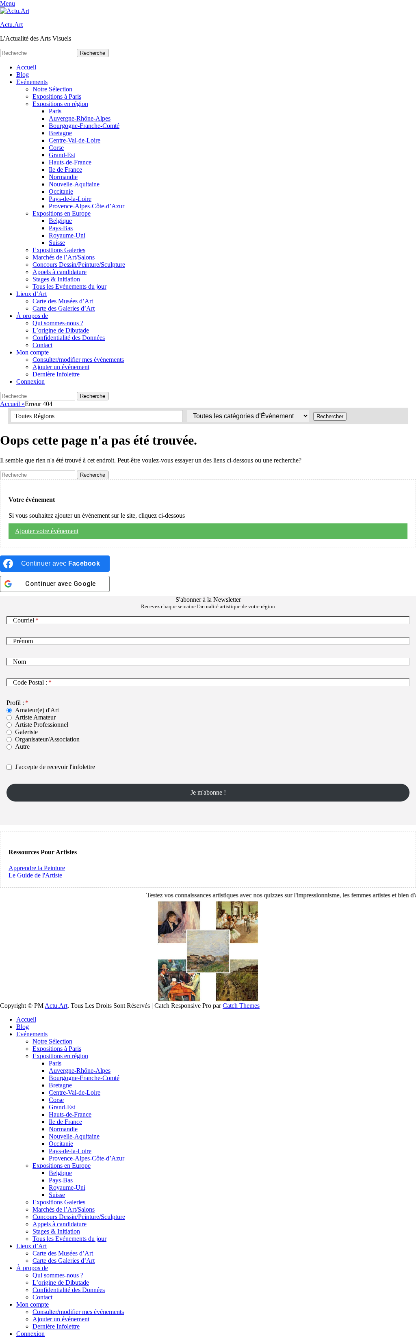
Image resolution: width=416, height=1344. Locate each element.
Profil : (15, 702)
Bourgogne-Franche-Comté (84, 125)
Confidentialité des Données (68, 337)
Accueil (26, 67)
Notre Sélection (52, 89)
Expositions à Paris (56, 96)
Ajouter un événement (60, 366)
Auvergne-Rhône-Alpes (79, 118)
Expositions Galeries (58, 249)
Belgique (60, 220)
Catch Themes (241, 1005)
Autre (22, 746)
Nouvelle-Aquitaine (74, 184)
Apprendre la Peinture (37, 867)
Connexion (30, 381)
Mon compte (32, 352)
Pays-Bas (61, 228)
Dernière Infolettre (56, 374)
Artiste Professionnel (41, 724)
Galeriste (26, 731)
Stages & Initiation (56, 279)
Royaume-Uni (67, 235)
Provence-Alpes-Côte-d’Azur (86, 206)
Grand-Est (62, 154)
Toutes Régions (34, 416)
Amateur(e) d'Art (37, 710)
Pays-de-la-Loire (70, 198)
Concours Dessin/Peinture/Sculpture (78, 264)
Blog (22, 74)
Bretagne (60, 133)
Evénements (32, 81)
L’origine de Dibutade (60, 330)
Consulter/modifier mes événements (78, 359)
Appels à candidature (59, 271)
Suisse (57, 242)
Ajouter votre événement (46, 530)
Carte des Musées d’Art (62, 301)
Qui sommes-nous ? (57, 323)
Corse (56, 147)
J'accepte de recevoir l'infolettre (55, 766)
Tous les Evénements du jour (69, 286)
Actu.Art (11, 24)
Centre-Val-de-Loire (74, 140)
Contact (42, 344)
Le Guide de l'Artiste (35, 875)
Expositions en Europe (61, 213)
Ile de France (65, 169)
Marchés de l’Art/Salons (63, 257)
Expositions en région (60, 103)
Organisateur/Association (47, 739)
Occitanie (61, 191)
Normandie (63, 176)
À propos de (32, 315)
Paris (55, 111)
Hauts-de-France (70, 162)
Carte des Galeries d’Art (63, 308)
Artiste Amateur (35, 717)
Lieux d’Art (31, 293)
